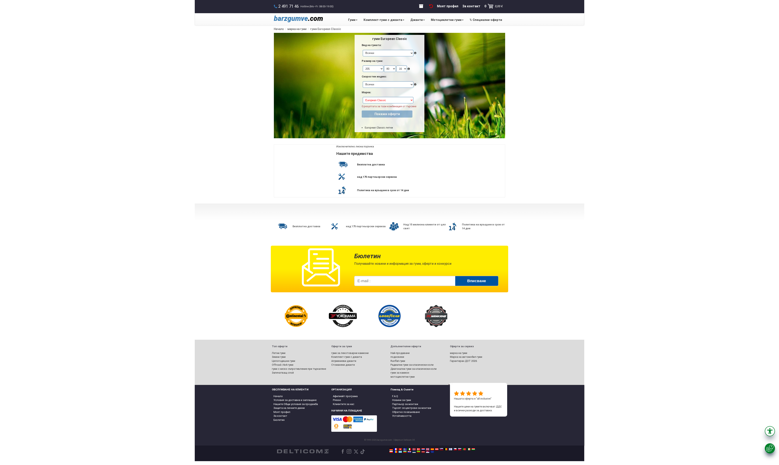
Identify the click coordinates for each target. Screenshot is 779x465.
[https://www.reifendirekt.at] (436, 449)
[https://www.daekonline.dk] (418, 449)
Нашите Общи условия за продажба (295, 404)
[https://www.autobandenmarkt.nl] (423, 449)
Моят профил (281, 412)
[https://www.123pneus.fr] (395, 449)
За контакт (280, 415)
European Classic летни (379, 127)
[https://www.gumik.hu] (473, 449)
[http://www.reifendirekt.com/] (432, 452)
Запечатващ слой (283, 372)
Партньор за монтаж (405, 404)
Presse (337, 400)
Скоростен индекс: (374, 76)
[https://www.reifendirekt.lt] (418, 452)
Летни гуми (278, 353)
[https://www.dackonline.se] (405, 449)
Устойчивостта (401, 415)
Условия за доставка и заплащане (294, 400)
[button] (770, 431)
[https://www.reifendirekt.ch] (400, 449)
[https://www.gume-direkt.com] (441, 449)
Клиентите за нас (343, 404)
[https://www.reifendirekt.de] (391, 449)
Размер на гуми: (372, 60)
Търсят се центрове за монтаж (411, 407)
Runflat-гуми (398, 360)
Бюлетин (279, 419)
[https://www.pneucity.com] (464, 449)
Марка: (366, 92)
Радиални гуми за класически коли (412, 364)
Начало (278, 396)
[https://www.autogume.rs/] (427, 452)
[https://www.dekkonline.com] (414, 449)
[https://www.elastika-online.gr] (400, 452)
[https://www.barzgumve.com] (405, 452)
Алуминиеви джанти (343, 360)
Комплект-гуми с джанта (383, 20)
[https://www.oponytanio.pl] (391, 452)
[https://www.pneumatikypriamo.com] (459, 449)
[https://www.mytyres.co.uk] (427, 449)
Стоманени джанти (343, 364)
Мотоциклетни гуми (446, 20)
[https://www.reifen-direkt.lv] (423, 452)
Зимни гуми (279, 356)
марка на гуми (458, 353)
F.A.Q (395, 396)
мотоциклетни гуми (403, 376)
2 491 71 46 (288, 6)
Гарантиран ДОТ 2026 (463, 360)
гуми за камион (400, 372)
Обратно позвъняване (406, 412)
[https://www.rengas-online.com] (450, 449)
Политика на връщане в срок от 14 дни (383, 190)
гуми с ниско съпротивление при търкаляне (299, 368)
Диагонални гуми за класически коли (414, 368)
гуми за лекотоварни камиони (350, 353)
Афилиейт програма (345, 396)
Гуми (351, 20)
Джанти (416, 20)
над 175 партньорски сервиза (377, 176)
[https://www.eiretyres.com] (468, 449)
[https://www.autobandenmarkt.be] (446, 449)
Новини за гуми (401, 400)
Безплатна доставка (371, 164)
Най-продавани (400, 353)
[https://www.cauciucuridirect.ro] (395, 452)
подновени (397, 356)
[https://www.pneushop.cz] (455, 449)
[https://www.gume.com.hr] (409, 452)
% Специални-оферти (486, 20)
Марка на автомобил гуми (466, 356)
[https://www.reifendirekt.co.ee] (414, 452)
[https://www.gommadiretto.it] (409, 449)
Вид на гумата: (372, 45)
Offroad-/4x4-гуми (282, 364)
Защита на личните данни (289, 407)
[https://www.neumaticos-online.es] (432, 449)
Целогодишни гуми (283, 360)
